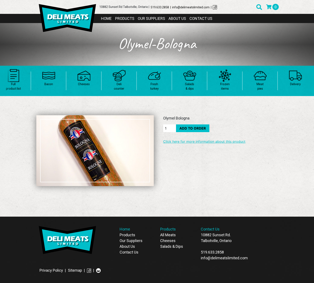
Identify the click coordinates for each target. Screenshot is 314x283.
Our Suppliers (151, 18)
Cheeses (84, 84)
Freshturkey (154, 86)
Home (106, 18)
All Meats (168, 235)
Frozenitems (225, 86)
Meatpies (260, 86)
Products (124, 18)
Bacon (48, 84)
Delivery (295, 84)
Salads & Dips (171, 246)
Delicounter (119, 86)
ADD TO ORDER (192, 128)
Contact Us (200, 18)
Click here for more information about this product (204, 141)
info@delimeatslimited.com (224, 258)
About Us (177, 18)
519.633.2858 (212, 252)
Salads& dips (189, 86)
